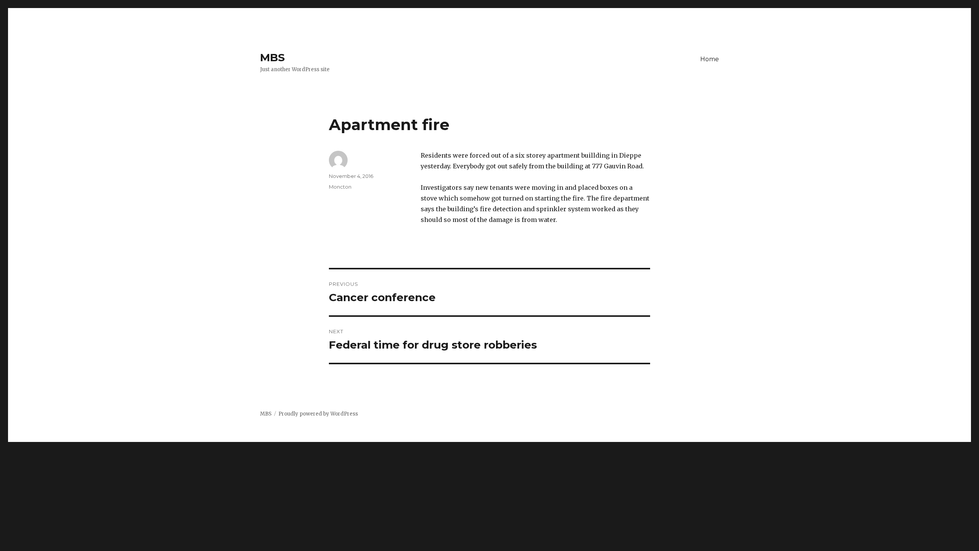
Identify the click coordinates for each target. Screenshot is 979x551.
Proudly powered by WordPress (318, 414)
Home (709, 59)
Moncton (340, 187)
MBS (272, 57)
